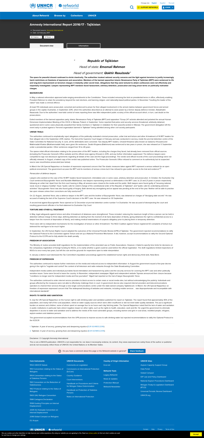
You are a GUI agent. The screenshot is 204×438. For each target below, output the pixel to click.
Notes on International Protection (80, 396)
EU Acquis (34, 420)
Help (152, 429)
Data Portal (145, 369)
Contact (145, 429)
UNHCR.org (145, 395)
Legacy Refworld (110, 375)
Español (162, 3)
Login (167, 7)
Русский (171, 3)
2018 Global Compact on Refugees (44, 416)
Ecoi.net (107, 365)
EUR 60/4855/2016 (96, 326)
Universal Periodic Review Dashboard (156, 391)
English (154, 3)
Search (132, 7)
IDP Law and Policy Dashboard (153, 376)
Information (84, 45)
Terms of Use (170, 429)
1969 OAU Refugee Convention (43, 395)
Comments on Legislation (77, 365)
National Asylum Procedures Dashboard (157, 380)
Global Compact (147, 372)
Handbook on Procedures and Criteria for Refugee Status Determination (82, 384)
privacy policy (93, 433)
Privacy (160, 429)
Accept (196, 434)
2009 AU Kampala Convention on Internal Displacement (44, 411)
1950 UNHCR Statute (38, 365)
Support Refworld (149, 7)
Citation (36, 37)
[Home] (54, 6)
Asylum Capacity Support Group (154, 365)
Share (49, 37)
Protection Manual (111, 382)
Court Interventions (75, 379)
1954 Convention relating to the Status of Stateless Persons (46, 376)
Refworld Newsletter (112, 386)
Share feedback (137, 351)
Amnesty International (55, 30)
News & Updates (111, 378)
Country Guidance (74, 375)
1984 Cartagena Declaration (41, 399)
